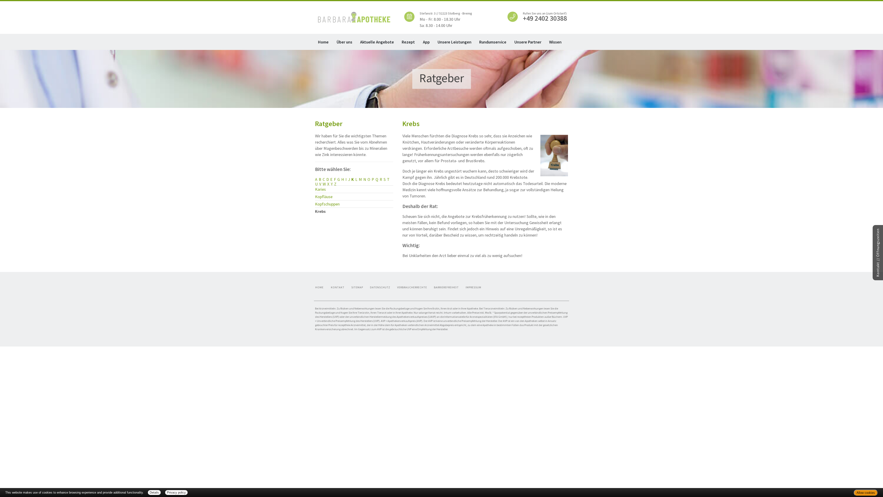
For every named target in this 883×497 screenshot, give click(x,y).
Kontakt (337, 287)
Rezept (408, 42)
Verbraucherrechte (412, 287)
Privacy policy (176, 492)
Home (323, 42)
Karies (320, 189)
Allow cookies (866, 492)
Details (154, 492)
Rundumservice (492, 42)
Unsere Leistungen (454, 42)
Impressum (473, 287)
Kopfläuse (324, 196)
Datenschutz (380, 287)
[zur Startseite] (354, 16)
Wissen (555, 42)
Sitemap (357, 287)
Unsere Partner (527, 42)
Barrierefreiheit (446, 287)
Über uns (344, 42)
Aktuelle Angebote (377, 42)
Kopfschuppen (327, 204)
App (426, 42)
